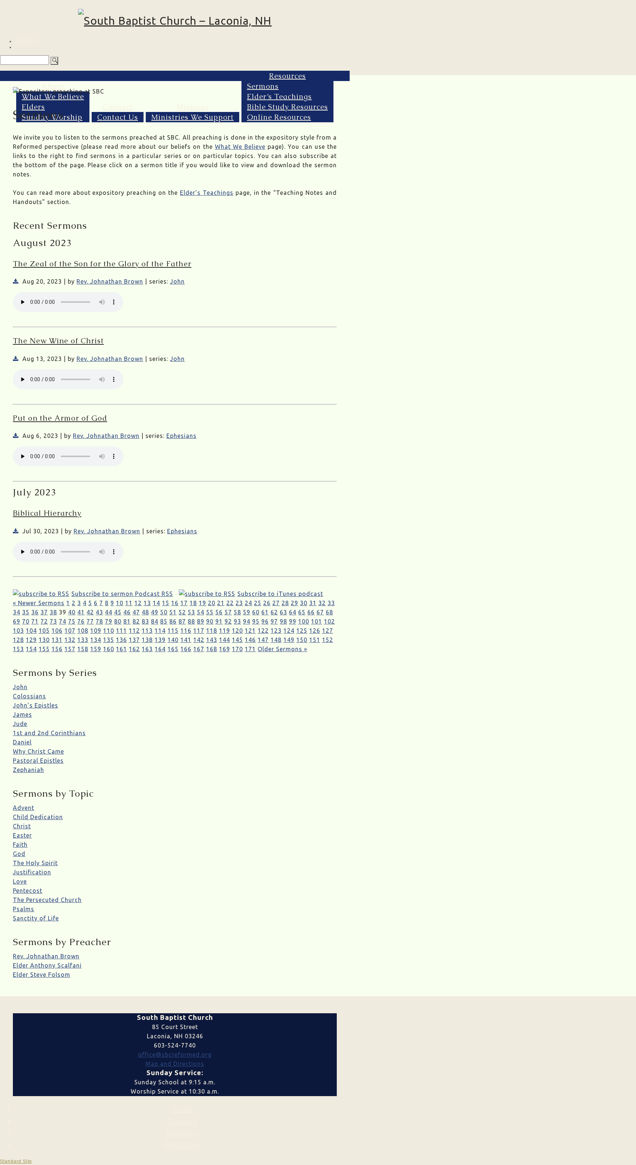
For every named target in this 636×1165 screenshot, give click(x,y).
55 (209, 612)
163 (147, 649)
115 (173, 630)
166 (185, 649)
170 (237, 649)
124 (288, 630)
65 (301, 612)
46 (127, 612)
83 (145, 621)
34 (16, 612)
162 (134, 649)
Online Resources (279, 117)
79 (108, 621)
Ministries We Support (192, 117)
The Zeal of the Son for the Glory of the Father (102, 264)
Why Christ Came (38, 751)
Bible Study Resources (287, 107)
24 (248, 603)
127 (327, 630)
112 (134, 630)
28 (285, 603)
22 (230, 603)
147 (263, 639)
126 (314, 630)
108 (82, 630)
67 (320, 612)
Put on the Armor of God (60, 418)
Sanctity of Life (36, 918)
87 (182, 621)
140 (173, 639)
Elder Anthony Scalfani (47, 965)
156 (57, 649)
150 (301, 639)
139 (160, 639)
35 (25, 612)
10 (119, 603)
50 (163, 612)
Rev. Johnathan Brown (110, 281)
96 (265, 621)
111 (121, 630)
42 (90, 612)
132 (69, 639)
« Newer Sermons (38, 603)
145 (237, 639)
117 (198, 630)
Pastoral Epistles (38, 760)
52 (182, 612)
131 (57, 639)
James (22, 714)
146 (250, 639)
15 (165, 603)
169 (224, 649)
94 (246, 621)
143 (211, 639)
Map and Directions (174, 1063)
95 (255, 621)
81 (127, 621)
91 (219, 621)
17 (184, 603)
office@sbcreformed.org (175, 1054)
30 (303, 603)
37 (44, 612)
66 (311, 612)
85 (163, 621)
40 (71, 612)
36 (35, 612)
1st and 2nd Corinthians (49, 733)
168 (211, 649)
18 (193, 603)
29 (294, 603)
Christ (22, 826)
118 (211, 630)
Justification (32, 872)
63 (283, 612)
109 (95, 630)
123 (276, 630)
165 (173, 649)
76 (81, 621)
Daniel (22, 742)
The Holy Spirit (35, 863)
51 (173, 612)
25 (257, 603)
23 (239, 603)
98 (283, 621)
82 (136, 621)
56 (219, 612)
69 (16, 621)
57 (228, 612)
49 (154, 612)
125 (301, 630)
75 (71, 621)
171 (250, 649)
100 (303, 621)
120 (237, 630)
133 (82, 639)
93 (237, 621)
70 (25, 621)
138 (147, 639)
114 (160, 630)
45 (117, 612)
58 (237, 612)
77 (90, 621)
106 (57, 630)
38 (53, 612)
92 (228, 621)
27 (276, 603)
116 (185, 630)
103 (18, 630)
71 (35, 621)
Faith (20, 844)
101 (316, 621)
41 (81, 612)
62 (274, 612)
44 (108, 612)
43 (99, 612)
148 (276, 639)
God (19, 853)
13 (147, 603)
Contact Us (117, 117)
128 (18, 639)
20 (211, 603)
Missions (192, 107)
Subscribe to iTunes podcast (280, 593)
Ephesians (181, 435)
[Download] (16, 281)
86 (173, 621)
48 (145, 612)
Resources (287, 76)
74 (62, 621)
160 (108, 649)
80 (117, 621)
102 (329, 621)
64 (292, 612)
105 (44, 630)
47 (136, 612)
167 (198, 649)
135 (108, 639)
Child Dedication (38, 817)
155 (44, 649)
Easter (22, 835)
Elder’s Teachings (279, 96)
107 (69, 630)
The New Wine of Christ (58, 340)
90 (209, 621)
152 (327, 639)
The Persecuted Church (47, 899)
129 (31, 639)
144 (224, 639)
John (177, 281)
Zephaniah (28, 769)
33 (331, 603)
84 (154, 621)
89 (200, 621)
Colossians (29, 696)
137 (134, 639)
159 (95, 649)
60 (255, 612)
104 (31, 630)
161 (121, 649)
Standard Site (16, 1161)
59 (246, 612)
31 (313, 603)
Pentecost (27, 890)
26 (267, 603)
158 (82, 649)
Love (20, 881)
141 (185, 639)
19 (202, 603)
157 (69, 649)
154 (31, 649)
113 (147, 630)
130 (44, 639)
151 (314, 639)
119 (224, 630)
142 (198, 639)
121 (250, 630)
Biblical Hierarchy (47, 513)
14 (156, 603)
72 (44, 621)
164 (160, 649)
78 (99, 621)
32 (322, 603)
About (52, 86)
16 (175, 603)
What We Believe (53, 96)
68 (329, 612)
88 (191, 621)
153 (18, 649)
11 (128, 603)
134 (95, 639)
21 (221, 603)
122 (263, 630)
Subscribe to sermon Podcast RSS (122, 593)
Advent (23, 807)
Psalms (23, 909)
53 (191, 612)
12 (138, 603)
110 (108, 630)
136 (121, 639)
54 (200, 612)
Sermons (263, 86)
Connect (118, 107)
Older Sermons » (282, 649)
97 (274, 621)
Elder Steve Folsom (41, 974)
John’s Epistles (35, 705)
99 (292, 621)
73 (53, 621)
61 (265, 612)
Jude (20, 723)
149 (288, 639)
